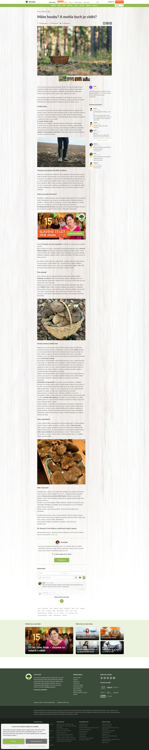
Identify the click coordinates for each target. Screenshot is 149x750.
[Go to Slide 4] (86, 79)
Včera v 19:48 (97, 145)
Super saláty (86, 2)
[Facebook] (101, 678)
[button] (74, 51)
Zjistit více (54, 534)
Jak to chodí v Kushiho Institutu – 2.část (65, 735)
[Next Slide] (110, 50)
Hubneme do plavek (62, 2)
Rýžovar (95, 133)
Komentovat (82, 589)
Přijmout (13, 741)
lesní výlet (62, 613)
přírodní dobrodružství (42, 615)
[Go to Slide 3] (78, 79)
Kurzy (59, 5)
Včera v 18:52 (97, 164)
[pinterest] (110, 23)
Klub (64, 5)
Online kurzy (76, 681)
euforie (39, 608)
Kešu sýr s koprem (105, 737)
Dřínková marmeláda (83, 725)
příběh (73, 608)
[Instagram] (105, 678)
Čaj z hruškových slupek (84, 739)
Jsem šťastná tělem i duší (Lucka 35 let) (64, 734)
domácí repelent (60, 610)
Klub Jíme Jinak (77, 688)
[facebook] (107, 23)
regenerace (82, 608)
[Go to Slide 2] (70, 79)
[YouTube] (114, 678)
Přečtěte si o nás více (50, 687)
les (57, 613)
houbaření (50, 613)
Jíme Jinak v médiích (78, 685)
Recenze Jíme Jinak (77, 687)
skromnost (48, 610)
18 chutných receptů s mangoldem (86, 738)
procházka (64, 615)
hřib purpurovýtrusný (42, 613)
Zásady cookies (13, 746)
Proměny (69, 5)
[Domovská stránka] (30, 2)
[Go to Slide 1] (63, 78)
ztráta (39, 610)
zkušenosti (56, 608)
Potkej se (95, 5)
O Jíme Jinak (76, 683)
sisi (54, 613)
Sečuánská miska (82, 736)
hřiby (76, 610)
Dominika (64, 542)
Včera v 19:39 (97, 155)
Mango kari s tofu (105, 734)
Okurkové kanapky (83, 732)
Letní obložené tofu (83, 724)
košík (76, 613)
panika (53, 610)
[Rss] (111, 678)
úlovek (77, 608)
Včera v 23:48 (96, 110)
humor (71, 610)
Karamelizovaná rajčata (106, 725)
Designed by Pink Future (63, 702)
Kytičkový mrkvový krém (107, 724)
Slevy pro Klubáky (77, 690)
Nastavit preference (36, 741)
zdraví (51, 608)
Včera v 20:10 (96, 131)
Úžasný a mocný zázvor (61, 732)
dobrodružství (67, 608)
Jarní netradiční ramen (106, 732)
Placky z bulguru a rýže (83, 731)
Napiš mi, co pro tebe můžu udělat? (64, 730)
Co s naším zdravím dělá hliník (63, 728)
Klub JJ (71, 2)
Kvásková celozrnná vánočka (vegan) (109, 735)
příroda (43, 610)
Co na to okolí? (98, 166)
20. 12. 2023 (52, 592)
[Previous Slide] (39, 50)
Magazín (88, 5)
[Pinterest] (108, 678)
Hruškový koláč (82, 734)
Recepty (53, 5)
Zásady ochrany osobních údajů (36, 746)
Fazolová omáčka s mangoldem (108, 730)
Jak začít (81, 5)
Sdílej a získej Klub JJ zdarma (80, 692)
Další (97, 2)
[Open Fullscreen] (109, 28)
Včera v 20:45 (97, 124)
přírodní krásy (45, 608)
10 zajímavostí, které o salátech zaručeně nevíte (66, 739)
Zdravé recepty (76, 677)
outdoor (50, 615)
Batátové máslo (105, 742)
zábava (61, 608)
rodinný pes (71, 613)
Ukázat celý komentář (102, 140)
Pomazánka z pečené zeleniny (85, 729)
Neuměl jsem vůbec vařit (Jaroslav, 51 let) (65, 724)
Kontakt (75, 694)
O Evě (76, 5)
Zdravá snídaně (78, 2)
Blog (49, 11)
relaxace (66, 610)
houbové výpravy (57, 615)
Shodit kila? (119, 1)
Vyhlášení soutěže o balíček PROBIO (64, 741)
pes (66, 613)
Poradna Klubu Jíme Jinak (101, 126)
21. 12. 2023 (49, 583)
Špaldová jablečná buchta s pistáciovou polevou (89, 727)
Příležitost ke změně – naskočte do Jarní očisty (66, 737)
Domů (39, 11)
